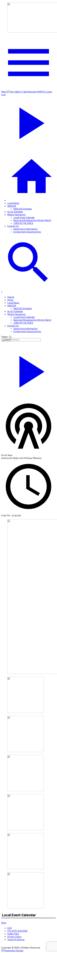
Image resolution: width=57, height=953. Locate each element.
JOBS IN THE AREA (23, 223)
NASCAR (11, 205)
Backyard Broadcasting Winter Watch (32, 220)
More (3, 922)
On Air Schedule (15, 211)
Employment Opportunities (27, 231)
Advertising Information (25, 228)
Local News (13, 203)
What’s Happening (16, 214)
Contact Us (13, 225)
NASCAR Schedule (22, 208)
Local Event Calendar (24, 217)
